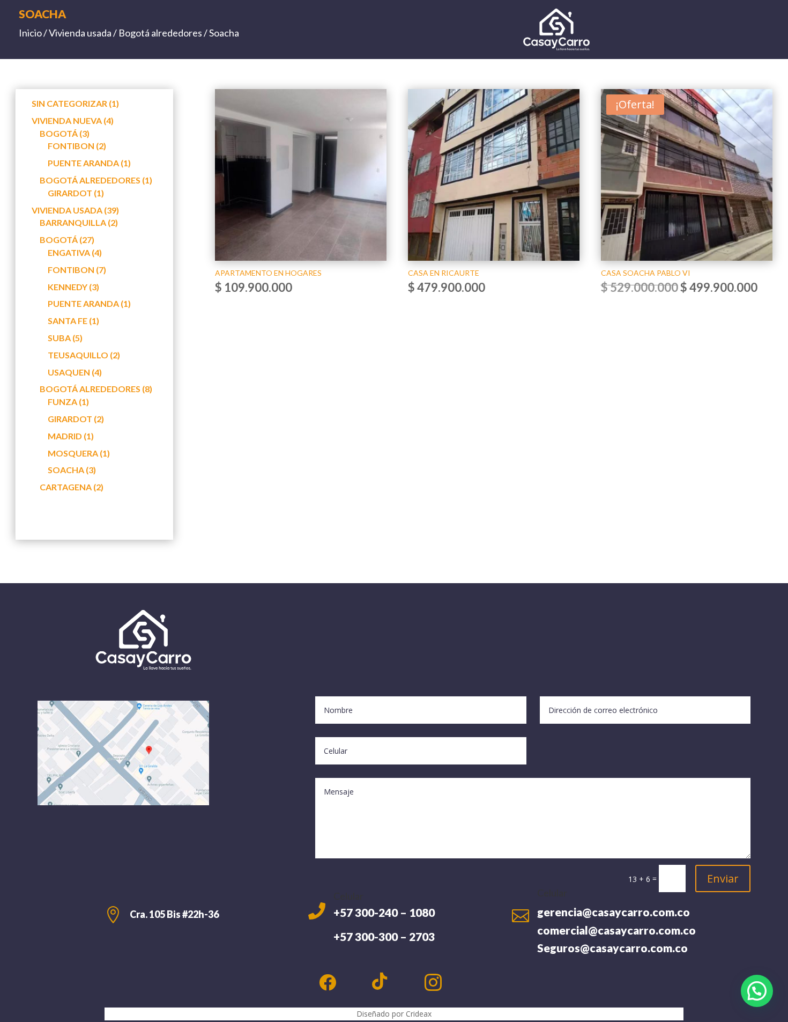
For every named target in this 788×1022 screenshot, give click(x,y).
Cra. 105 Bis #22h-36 (174, 914)
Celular (348, 896)
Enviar (723, 878)
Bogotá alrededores (160, 33)
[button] (757, 991)
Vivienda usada (80, 33)
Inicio (30, 33)
